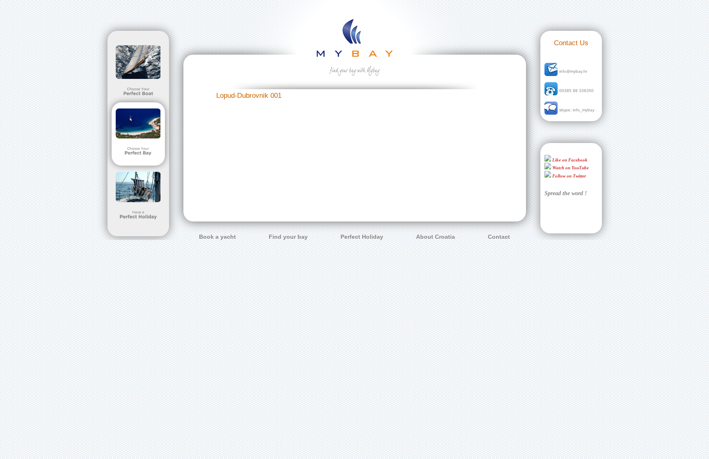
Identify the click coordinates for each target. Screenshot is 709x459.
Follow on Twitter (568, 175)
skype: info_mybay (577, 110)
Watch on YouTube (570, 167)
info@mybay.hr (573, 71)
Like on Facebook (569, 159)
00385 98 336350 (576, 90)
